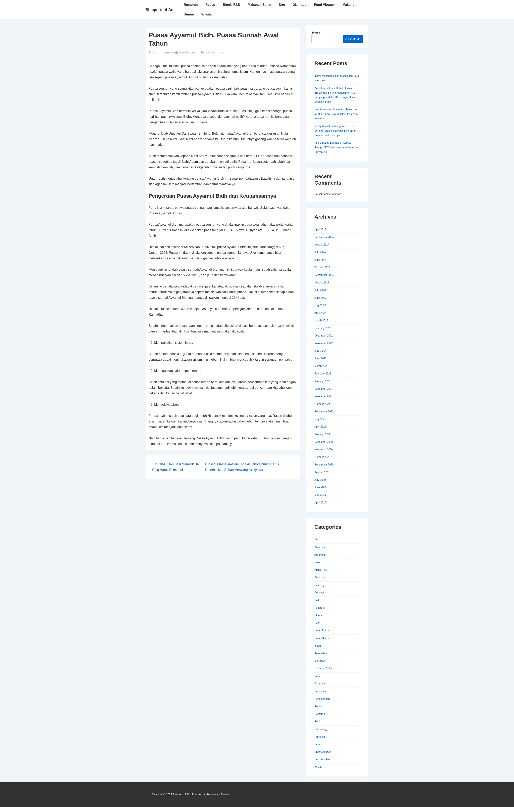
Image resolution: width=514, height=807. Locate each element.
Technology (321, 729)
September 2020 (323, 464)
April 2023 (320, 312)
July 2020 (320, 479)
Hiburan (318, 615)
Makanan (349, 4)
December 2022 (323, 335)
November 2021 (323, 396)
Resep (210, 4)
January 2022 (322, 381)
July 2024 (320, 252)
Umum (189, 14)
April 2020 (320, 502)
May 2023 (320, 305)
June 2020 (320, 487)
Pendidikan (320, 691)
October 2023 (322, 267)
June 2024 (320, 259)
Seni (317, 721)
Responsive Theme (217, 794)
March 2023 (321, 320)
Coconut (319, 592)
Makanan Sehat (259, 4)
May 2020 (320, 494)
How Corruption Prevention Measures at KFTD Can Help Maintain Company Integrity (336, 114)
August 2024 (321, 244)
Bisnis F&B (231, 4)
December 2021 (323, 388)
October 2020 (322, 456)
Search (315, 32)
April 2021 (320, 426)
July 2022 (320, 350)
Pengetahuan (322, 698)
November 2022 (323, 343)
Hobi (317, 622)
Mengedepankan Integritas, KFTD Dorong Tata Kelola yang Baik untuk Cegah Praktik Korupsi (335, 131)
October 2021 (322, 403)
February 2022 (322, 373)
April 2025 (320, 229)
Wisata (206, 14)
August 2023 (321, 282)
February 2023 (322, 328)
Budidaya (319, 577)
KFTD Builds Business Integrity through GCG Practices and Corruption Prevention (336, 147)
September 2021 (323, 411)
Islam (317, 645)
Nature (318, 676)
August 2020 (321, 472)
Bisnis (318, 562)
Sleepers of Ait (160, 9)
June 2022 (320, 358)
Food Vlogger (324, 4)
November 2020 (323, 449)
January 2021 (322, 434)
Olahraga (299, 4)
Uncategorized (322, 751)
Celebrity (319, 585)
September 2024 (323, 237)
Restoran (191, 4)
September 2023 (323, 274)
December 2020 (323, 441)
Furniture (319, 607)
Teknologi (319, 736)
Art (316, 539)
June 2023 (320, 297)
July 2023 (320, 290)
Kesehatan (320, 653)
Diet (282, 4)
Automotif (320, 547)
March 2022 (321, 365)
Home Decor (321, 630)
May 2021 (320, 419)
